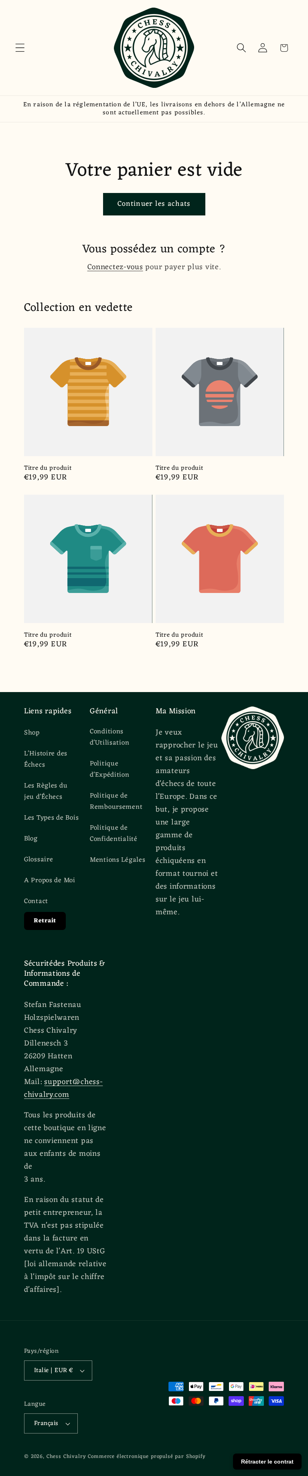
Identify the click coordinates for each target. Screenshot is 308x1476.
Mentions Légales (118, 860)
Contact (36, 901)
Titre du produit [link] (48, 468)
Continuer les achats (154, 203)
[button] (20, 48)
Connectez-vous (115, 267)
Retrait (45, 921)
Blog (31, 839)
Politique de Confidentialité (114, 833)
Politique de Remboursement (116, 801)
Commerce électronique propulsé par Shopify (146, 1456)
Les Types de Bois (51, 818)
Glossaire (38, 860)
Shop (32, 733)
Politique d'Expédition (110, 769)
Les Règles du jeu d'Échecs (45, 791)
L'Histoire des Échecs (45, 759)
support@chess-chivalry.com (63, 1088)
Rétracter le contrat (267, 1461)
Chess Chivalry (66, 1456)
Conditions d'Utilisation (109, 737)
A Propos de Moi (49, 881)
